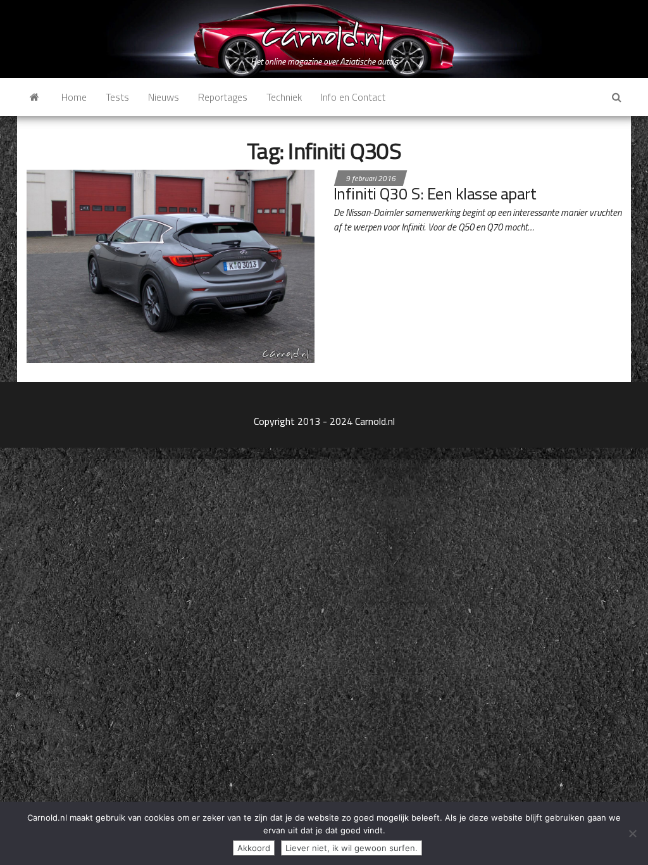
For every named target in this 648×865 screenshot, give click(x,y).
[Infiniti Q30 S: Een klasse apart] (171, 264)
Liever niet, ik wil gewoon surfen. (351, 848)
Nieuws (163, 96)
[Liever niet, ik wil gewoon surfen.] (632, 833)
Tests (117, 96)
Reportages (222, 96)
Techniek (284, 96)
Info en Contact (353, 96)
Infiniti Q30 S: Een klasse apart (434, 193)
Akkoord (253, 848)
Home (74, 96)
